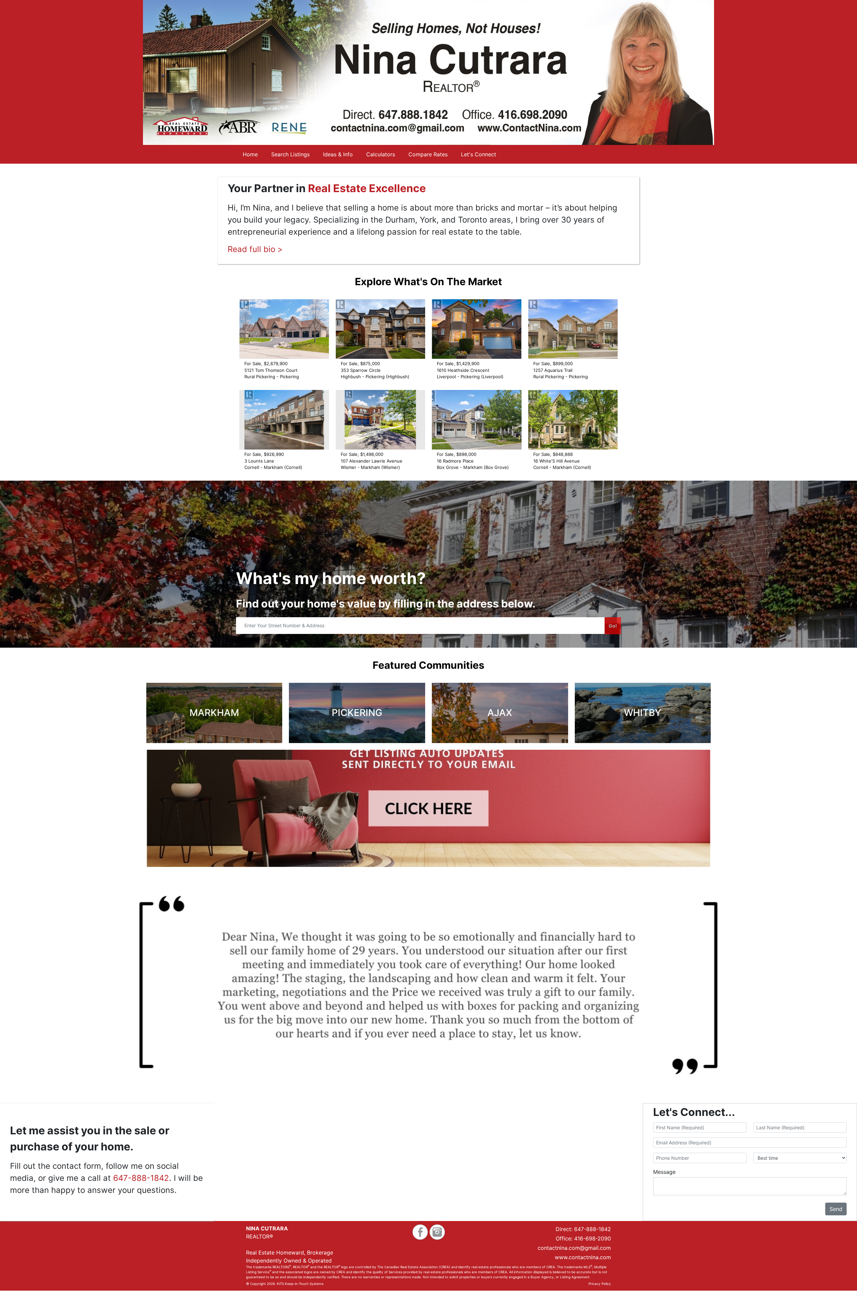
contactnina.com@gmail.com (574, 1247)
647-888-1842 (141, 1178)
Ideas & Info (338, 154)
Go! (613, 626)
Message (664, 1171)
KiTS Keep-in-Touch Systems (300, 1284)
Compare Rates (428, 154)
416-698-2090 (592, 1238)
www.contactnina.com (583, 1257)
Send (836, 1209)
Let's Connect (478, 154)
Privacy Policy (600, 1284)
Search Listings (290, 154)
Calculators (380, 154)
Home (250, 154)
